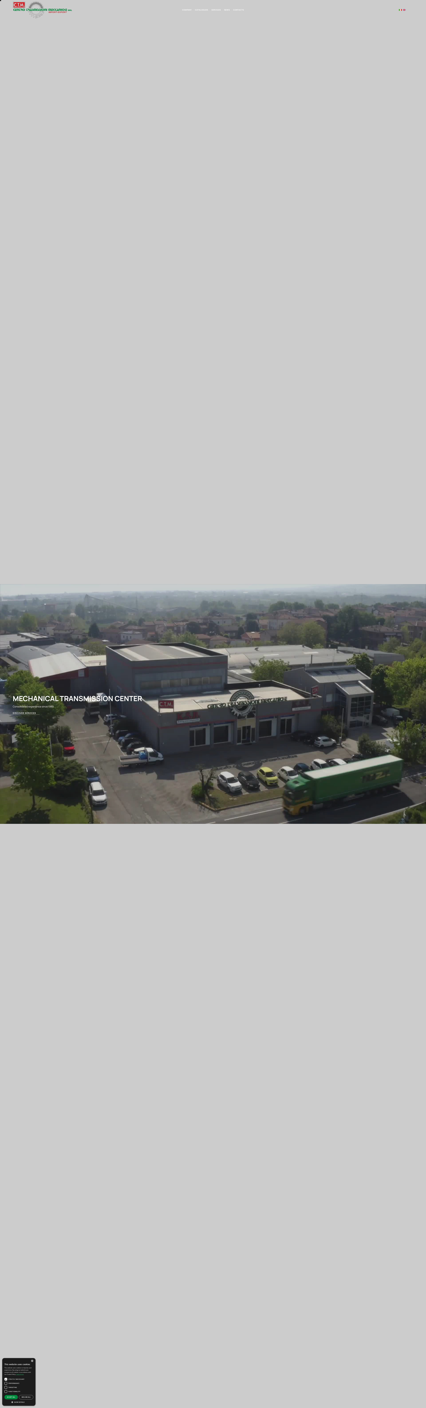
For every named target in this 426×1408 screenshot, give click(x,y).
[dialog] (19, 1382)
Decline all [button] (26, 1397)
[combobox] (32, 1361)
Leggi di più (20, 1374)
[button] (18, 1402)
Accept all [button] (11, 1397)
